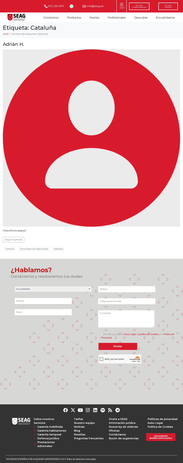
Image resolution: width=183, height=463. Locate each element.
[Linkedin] (95, 410)
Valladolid (58, 249)
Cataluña (9, 249)
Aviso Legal (130, 334)
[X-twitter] (73, 410)
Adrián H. (13, 44)
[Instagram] (88, 410)
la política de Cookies (148, 334)
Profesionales (117, 17)
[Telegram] (117, 410)
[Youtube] (80, 410)
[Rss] (110, 410)
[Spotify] (103, 410)
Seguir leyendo (13, 239)
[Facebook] (65, 410)
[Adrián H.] (91, 137)
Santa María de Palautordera (34, 249)
